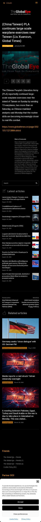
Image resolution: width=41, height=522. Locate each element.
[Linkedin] (4, 3)
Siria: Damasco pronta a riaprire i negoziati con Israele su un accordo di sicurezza (16, 244)
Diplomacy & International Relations (14, 348)
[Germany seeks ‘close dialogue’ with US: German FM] (20, 328)
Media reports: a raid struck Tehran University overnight (18, 377)
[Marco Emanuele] (7, 156)
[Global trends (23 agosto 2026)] (35, 226)
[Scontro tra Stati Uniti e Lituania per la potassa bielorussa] (35, 254)
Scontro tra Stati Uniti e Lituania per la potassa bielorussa (15, 253)
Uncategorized (7, 46)
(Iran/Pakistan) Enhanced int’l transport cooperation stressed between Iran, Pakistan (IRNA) (10, 303)
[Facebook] (13, 81)
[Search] (36, 183)
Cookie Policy (14, 519)
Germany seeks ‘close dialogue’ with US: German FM (19, 343)
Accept (20, 502)
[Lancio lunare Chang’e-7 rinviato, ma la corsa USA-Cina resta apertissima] (35, 199)
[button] (38, 481)
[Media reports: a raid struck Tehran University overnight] (20, 363)
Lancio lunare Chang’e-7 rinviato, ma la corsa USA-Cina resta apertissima (15, 198)
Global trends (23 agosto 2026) (12, 226)
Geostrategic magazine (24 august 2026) (16, 216)
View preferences (20, 514)
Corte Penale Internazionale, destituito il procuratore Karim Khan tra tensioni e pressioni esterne (15, 276)
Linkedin (9, 3)
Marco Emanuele (20, 139)
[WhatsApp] (28, 81)
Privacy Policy (26, 519)
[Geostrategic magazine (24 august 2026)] (35, 217)
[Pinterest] (23, 81)
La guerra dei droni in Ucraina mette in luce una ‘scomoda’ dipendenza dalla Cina (16, 235)
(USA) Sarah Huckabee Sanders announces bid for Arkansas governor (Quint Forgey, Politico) (30, 303)
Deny (20, 508)
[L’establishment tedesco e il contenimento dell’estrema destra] (35, 208)
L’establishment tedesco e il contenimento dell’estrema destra (13, 207)
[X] (18, 81)
